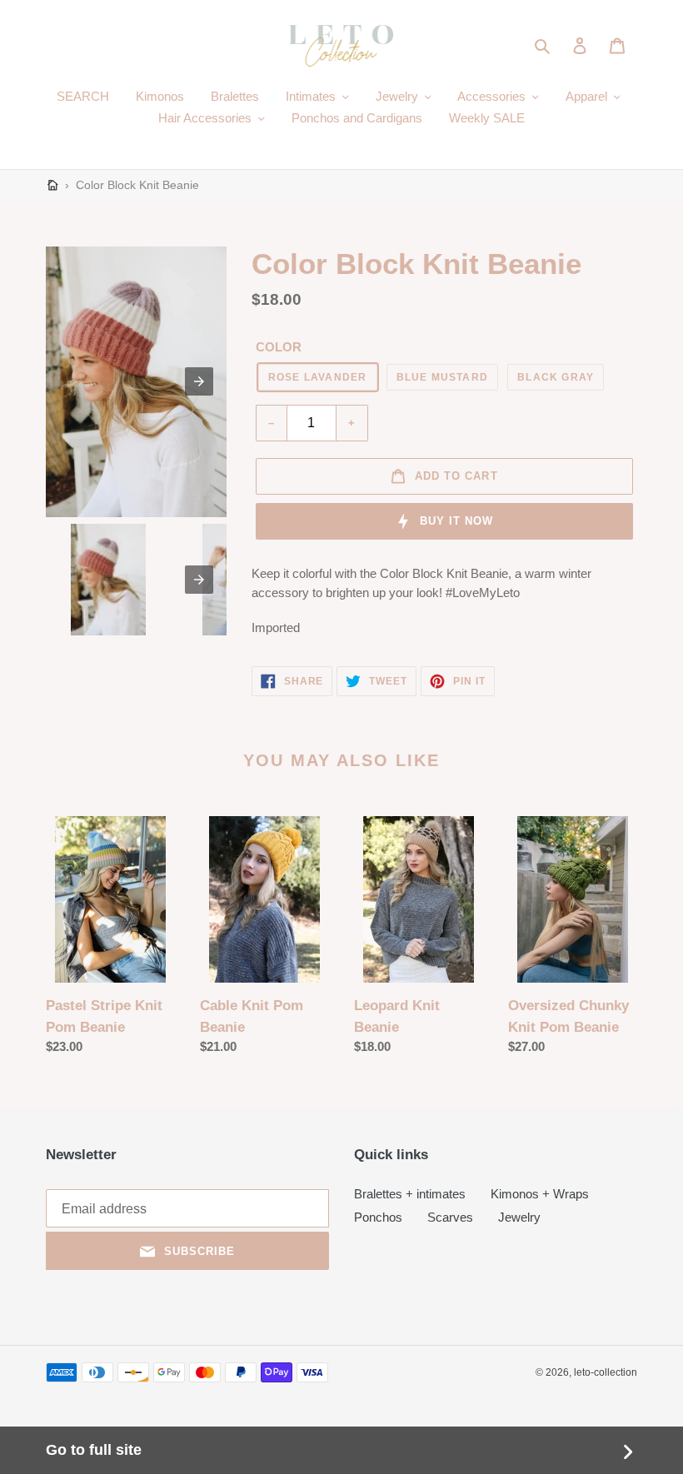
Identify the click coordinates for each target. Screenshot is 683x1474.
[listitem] (108, 579)
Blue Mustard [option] (442, 377)
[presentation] (199, 579)
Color (279, 347)
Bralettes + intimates (410, 1194)
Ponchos (378, 1217)
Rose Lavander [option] (317, 377)
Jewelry (519, 1217)
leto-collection (605, 1372)
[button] (543, 45)
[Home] (52, 185)
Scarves (450, 1217)
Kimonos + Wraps (540, 1194)
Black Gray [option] (555, 377)
